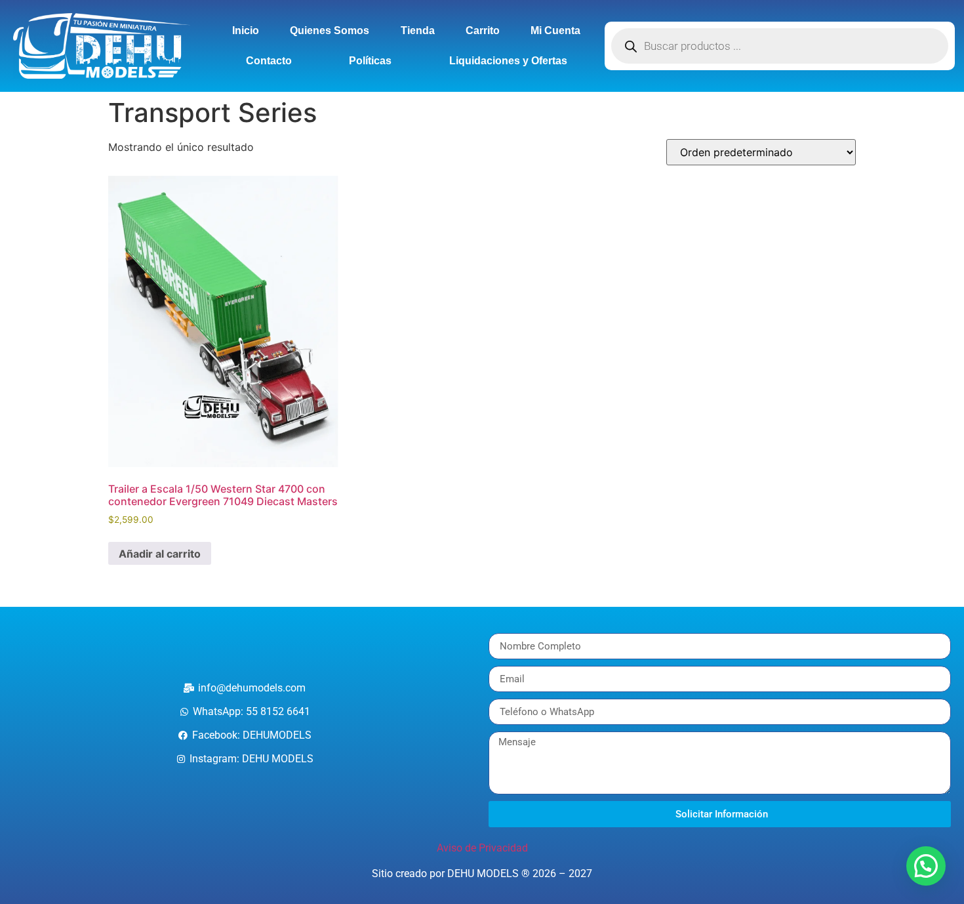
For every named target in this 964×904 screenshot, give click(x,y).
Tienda (418, 30)
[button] (926, 866)
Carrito (483, 30)
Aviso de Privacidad (482, 848)
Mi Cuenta (555, 30)
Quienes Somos (329, 30)
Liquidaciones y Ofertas (508, 60)
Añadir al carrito (160, 553)
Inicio (245, 30)
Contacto (269, 60)
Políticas (370, 60)
